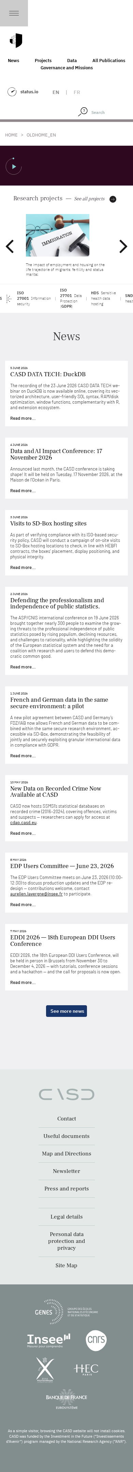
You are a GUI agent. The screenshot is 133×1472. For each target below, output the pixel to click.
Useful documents (66, 1136)
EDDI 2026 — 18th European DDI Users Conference (62, 941)
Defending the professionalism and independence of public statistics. (57, 603)
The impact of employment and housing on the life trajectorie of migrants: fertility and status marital (65, 269)
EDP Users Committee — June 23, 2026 (62, 866)
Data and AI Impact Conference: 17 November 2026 (56, 454)
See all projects (89, 198)
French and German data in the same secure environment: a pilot (59, 703)
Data (72, 60)
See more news (67, 1011)
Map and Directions (66, 1154)
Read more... (23, 418)
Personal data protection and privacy (66, 1241)
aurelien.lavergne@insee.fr (36, 894)
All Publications (108, 60)
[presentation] (9, 246)
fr (77, 92)
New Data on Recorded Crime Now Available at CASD (55, 792)
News (13, 60)
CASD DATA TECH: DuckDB (48, 374)
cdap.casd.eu (23, 822)
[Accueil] (16, 41)
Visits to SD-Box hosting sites (48, 523)
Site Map (66, 1265)
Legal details (66, 1217)
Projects (43, 60)
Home (11, 135)
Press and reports (66, 1188)
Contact (66, 1119)
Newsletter (66, 1171)
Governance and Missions (67, 67)
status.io (29, 92)
